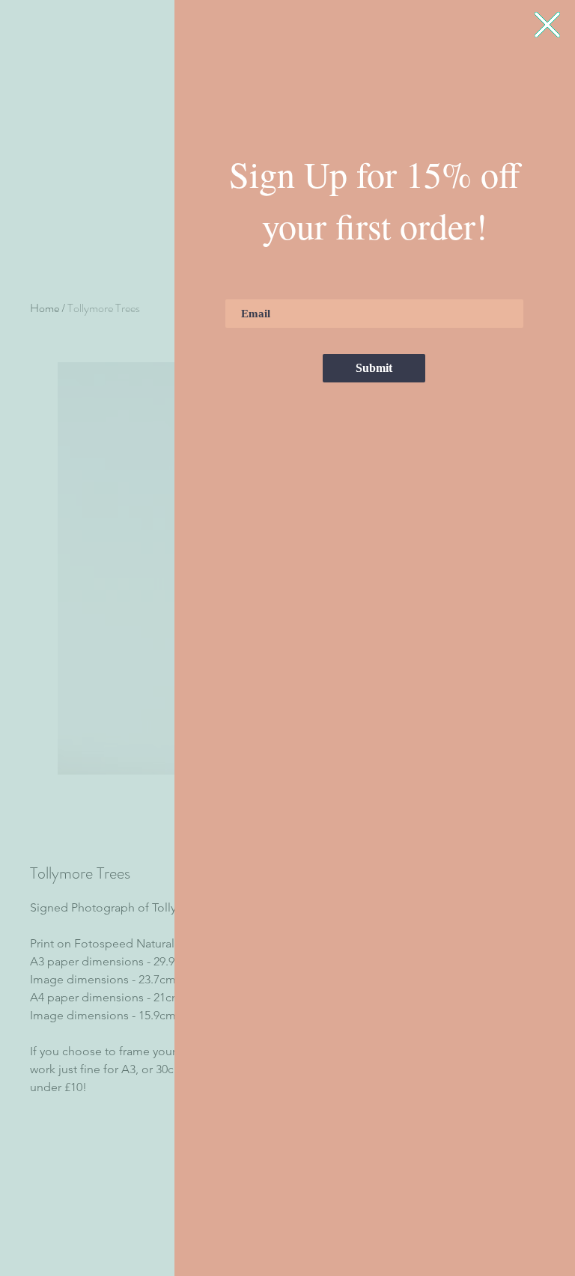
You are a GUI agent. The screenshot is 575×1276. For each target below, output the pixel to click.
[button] (547, 24)
